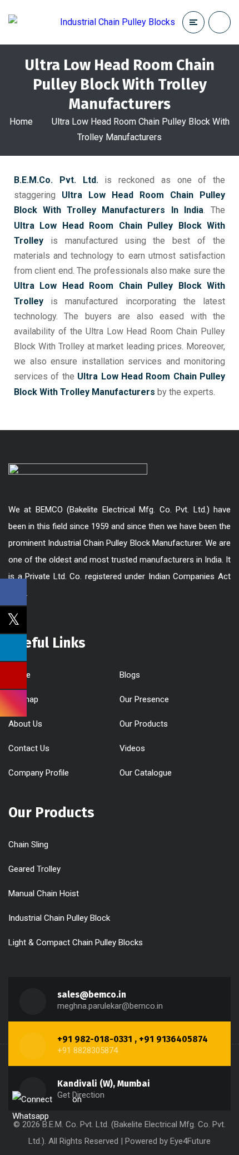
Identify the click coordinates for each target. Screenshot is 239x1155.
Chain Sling (28, 845)
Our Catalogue (146, 773)
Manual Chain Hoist (43, 894)
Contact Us (28, 748)
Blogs (130, 675)
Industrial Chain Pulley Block (59, 918)
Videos (132, 748)
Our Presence (144, 699)
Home (21, 121)
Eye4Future (190, 1141)
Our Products (144, 724)
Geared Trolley (34, 869)
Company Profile (38, 773)
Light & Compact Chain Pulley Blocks (75, 942)
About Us (25, 724)
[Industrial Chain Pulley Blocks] (91, 21)
